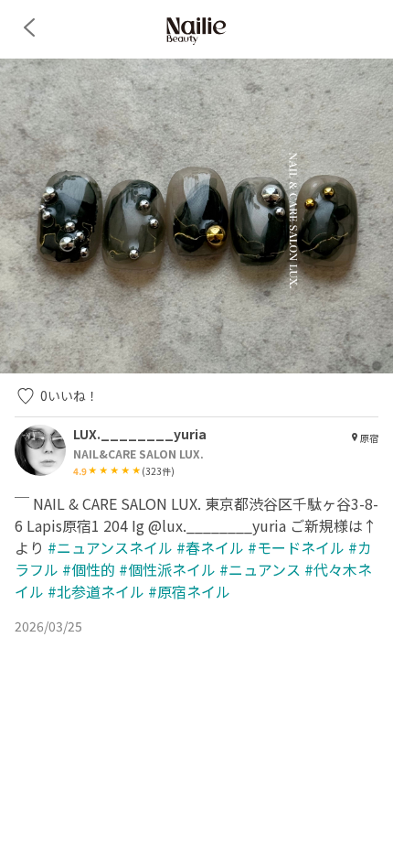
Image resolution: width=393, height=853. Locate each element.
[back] (29, 27)
